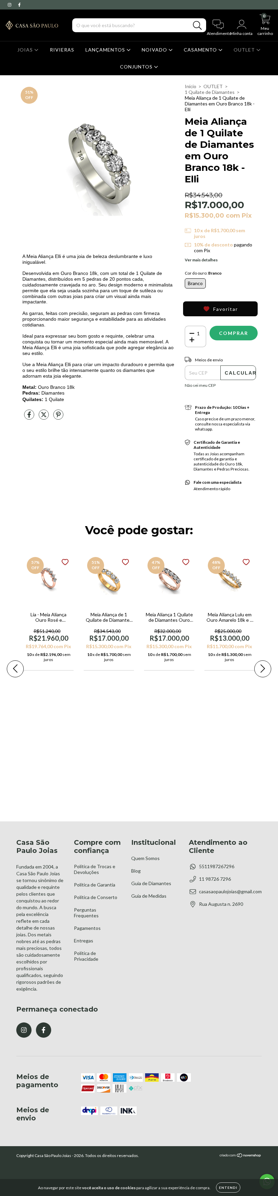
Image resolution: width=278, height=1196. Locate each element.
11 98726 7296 (215, 879)
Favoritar (225, 309)
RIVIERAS (62, 50)
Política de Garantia (94, 885)
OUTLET (245, 50)
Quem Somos (145, 858)
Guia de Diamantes (151, 883)
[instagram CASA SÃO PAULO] (10, 4)
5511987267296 (216, 866)
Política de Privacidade (86, 956)
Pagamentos (87, 928)
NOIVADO (155, 50)
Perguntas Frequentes (86, 912)
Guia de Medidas (148, 896)
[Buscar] (197, 26)
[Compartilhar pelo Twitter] (44, 417)
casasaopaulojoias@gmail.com (230, 891)
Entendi (228, 1187)
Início (190, 86)
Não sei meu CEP (200, 385)
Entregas (83, 940)
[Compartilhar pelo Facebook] (29, 417)
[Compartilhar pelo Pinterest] (58, 417)
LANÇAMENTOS (105, 50)
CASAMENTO (201, 50)
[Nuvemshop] (240, 1156)
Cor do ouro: (203, 273)
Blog (136, 871)
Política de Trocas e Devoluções (94, 869)
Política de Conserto (95, 897)
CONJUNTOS (137, 66)
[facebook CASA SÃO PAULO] (19, 4)
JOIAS (25, 50)
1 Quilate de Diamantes (210, 92)
